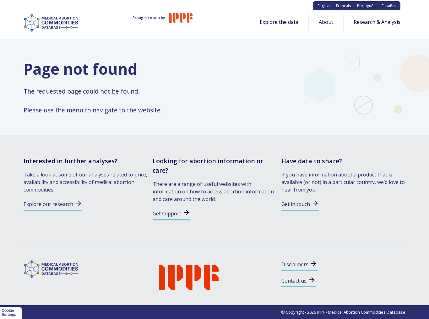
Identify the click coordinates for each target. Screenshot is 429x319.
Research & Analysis (377, 22)
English (324, 5)
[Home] (53, 22)
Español (389, 5)
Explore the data (279, 22)
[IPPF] (189, 276)
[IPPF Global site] (181, 17)
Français (343, 5)
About (326, 22)
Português (366, 5)
